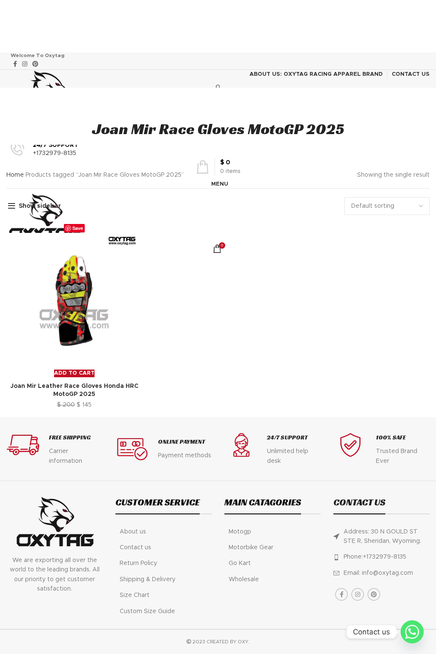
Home (16, 175)
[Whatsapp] (412, 631)
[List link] (163, 531)
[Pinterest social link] (35, 63)
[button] (74, 373)
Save (77, 228)
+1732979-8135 (54, 153)
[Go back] (218, 104)
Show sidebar (40, 206)
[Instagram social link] (25, 63)
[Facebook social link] (15, 63)
